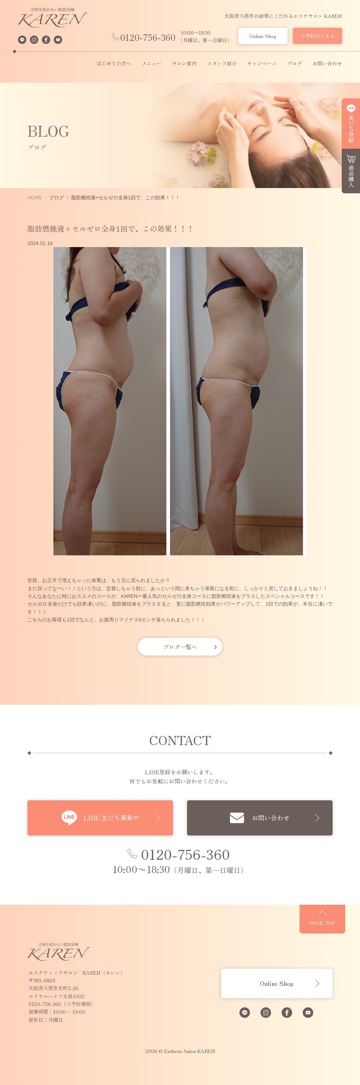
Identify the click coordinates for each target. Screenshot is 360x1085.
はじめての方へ (114, 63)
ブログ (294, 63)
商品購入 (351, 176)
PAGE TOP (322, 922)
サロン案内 (184, 63)
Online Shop (262, 35)
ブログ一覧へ (180, 646)
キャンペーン (262, 63)
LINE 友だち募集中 (111, 817)
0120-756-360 (147, 37)
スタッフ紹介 (222, 63)
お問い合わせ (327, 63)
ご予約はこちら (317, 35)
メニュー (151, 63)
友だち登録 (351, 129)
